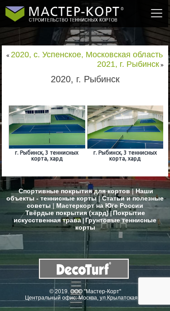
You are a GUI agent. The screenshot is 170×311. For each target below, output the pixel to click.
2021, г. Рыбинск (128, 64)
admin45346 (107, 91)
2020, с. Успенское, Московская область (87, 54)
